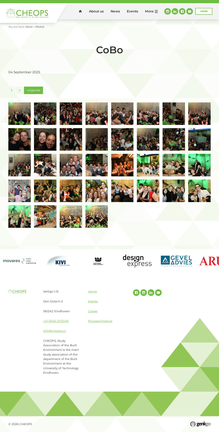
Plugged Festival (100, 321)
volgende (33, 90)
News (115, 11)
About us (96, 11)
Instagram (167, 11)
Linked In (175, 11)
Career (93, 311)
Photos (40, 26)
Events (132, 11)
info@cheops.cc (54, 331)
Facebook (182, 11)
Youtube (189, 11)
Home (80, 11)
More (149, 11)
